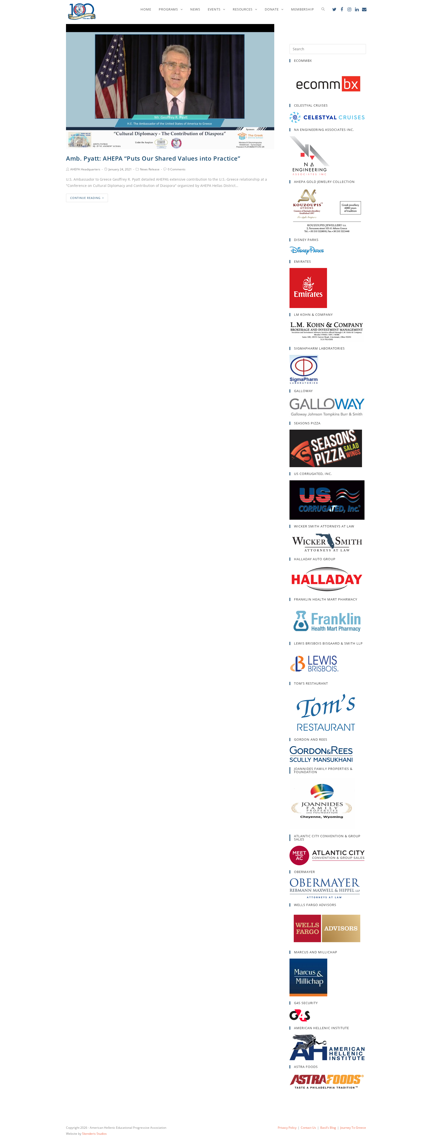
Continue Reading (85, 198)
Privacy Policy (287, 1127)
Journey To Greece (353, 1127)
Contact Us (308, 1127)
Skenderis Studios (94, 1133)
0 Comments (177, 169)
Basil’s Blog (328, 1127)
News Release (150, 169)
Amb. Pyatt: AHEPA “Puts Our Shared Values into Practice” (153, 158)
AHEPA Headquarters (85, 169)
